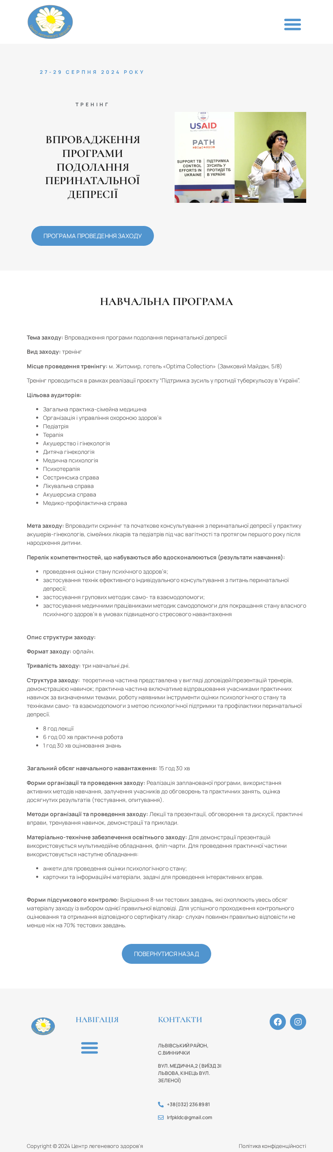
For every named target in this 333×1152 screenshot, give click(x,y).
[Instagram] (298, 1022)
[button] (292, 24)
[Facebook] (278, 1022)
